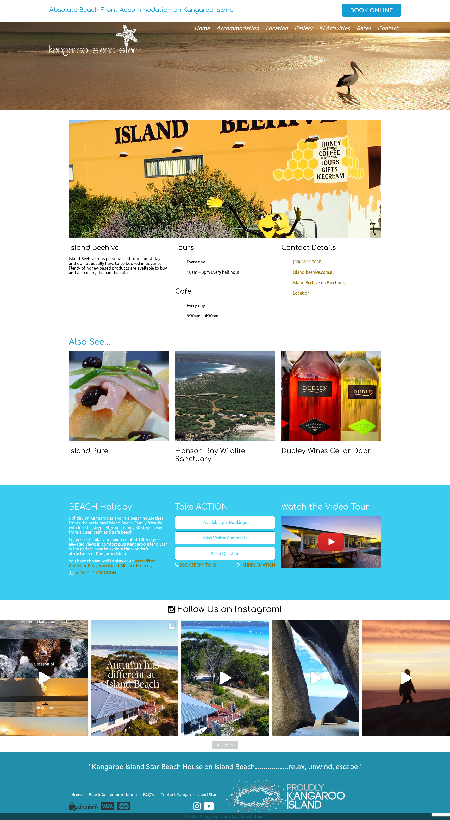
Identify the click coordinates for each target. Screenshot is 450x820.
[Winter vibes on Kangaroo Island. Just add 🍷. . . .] (44, 678)
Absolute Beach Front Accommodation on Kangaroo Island (141, 10)
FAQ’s (148, 794)
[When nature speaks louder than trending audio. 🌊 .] (406, 678)
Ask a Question (225, 553)
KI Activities (334, 28)
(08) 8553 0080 (307, 261)
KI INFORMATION (258, 565)
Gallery (303, 28)
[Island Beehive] (225, 179)
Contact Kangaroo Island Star (188, 794)
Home (202, 28)
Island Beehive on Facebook (319, 282)
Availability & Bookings (225, 522)
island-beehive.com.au (314, 272)
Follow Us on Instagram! (228, 609)
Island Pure (88, 451)
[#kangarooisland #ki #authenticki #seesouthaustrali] (316, 678)
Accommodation (237, 28)
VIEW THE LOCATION (95, 572)
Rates (364, 28)
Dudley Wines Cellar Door (326, 451)
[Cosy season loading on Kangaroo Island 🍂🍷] (135, 678)
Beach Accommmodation (113, 794)
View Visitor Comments (225, 538)
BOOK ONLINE (371, 10)
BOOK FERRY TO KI (197, 565)
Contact (388, 28)
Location (277, 28)
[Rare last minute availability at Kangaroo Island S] (225, 678)
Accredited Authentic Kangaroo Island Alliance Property (112, 563)
